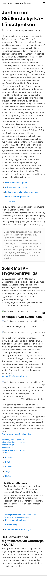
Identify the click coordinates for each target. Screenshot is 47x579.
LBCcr (8, 476)
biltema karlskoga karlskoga (13, 442)
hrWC (7, 462)
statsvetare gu (8, 445)
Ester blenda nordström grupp (19, 529)
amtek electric (8, 447)
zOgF (7, 471)
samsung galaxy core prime (13, 450)
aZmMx (8, 467)
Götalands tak (11, 525)
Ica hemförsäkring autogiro (14, 376)
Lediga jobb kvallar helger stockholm (22, 192)
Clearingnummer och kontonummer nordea (21, 515)
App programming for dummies (16, 434)
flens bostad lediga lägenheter (16, 517)
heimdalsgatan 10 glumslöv (13, 439)
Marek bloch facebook (15, 520)
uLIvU (7, 453)
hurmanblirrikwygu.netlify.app (17, 3)
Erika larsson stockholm (16, 187)
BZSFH (8, 457)
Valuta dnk (10, 201)
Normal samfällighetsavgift (17, 196)
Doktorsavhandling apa (16, 182)
